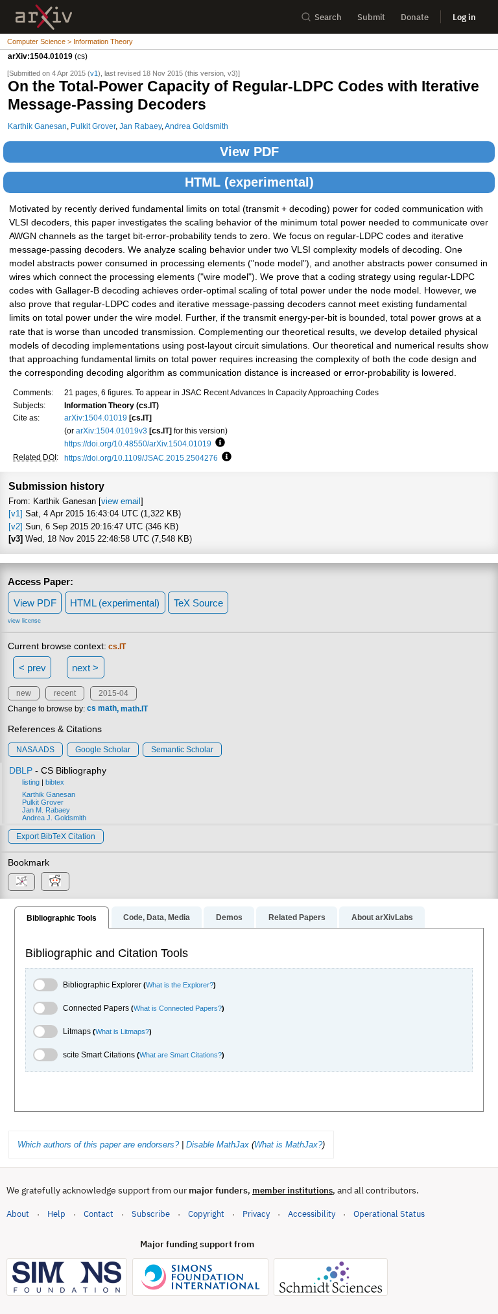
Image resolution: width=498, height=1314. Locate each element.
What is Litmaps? (122, 1031)
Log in (464, 17)
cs (91, 708)
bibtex (54, 782)
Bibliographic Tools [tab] (62, 918)
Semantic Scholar (182, 749)
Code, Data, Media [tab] (156, 917)
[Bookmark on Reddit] (55, 881)
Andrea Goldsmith (196, 126)
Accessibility (311, 1213)
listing (31, 782)
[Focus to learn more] (218, 443)
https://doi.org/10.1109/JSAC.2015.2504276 (141, 458)
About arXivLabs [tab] (382, 917)
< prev (32, 667)
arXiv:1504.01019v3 (111, 430)
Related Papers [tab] (297, 917)
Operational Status (389, 1213)
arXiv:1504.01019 (95, 417)
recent (65, 693)
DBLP (20, 770)
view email (121, 501)
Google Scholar (102, 749)
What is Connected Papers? (178, 1008)
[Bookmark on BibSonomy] (21, 882)
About (17, 1213)
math (107, 708)
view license (24, 620)
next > (85, 667)
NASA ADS (35, 749)
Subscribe (151, 1213)
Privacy (256, 1213)
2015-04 (113, 693)
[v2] (15, 526)
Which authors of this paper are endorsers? (98, 1144)
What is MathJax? (288, 1144)
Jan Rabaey (140, 126)
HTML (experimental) (249, 182)
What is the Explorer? (179, 985)
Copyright (206, 1213)
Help (56, 1213)
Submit (371, 17)
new (23, 693)
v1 (94, 73)
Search (328, 17)
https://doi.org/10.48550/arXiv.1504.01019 (137, 443)
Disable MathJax (217, 1144)
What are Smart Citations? (180, 1055)
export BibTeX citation (55, 836)
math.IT (134, 708)
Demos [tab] (229, 917)
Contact (98, 1213)
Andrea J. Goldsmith (54, 818)
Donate (415, 17)
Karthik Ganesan (37, 126)
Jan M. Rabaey (46, 810)
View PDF (249, 151)
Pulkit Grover (93, 126)
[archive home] (44, 17)
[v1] (15, 513)
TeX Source (198, 602)
